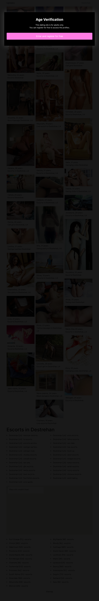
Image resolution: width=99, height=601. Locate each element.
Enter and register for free (49, 36)
